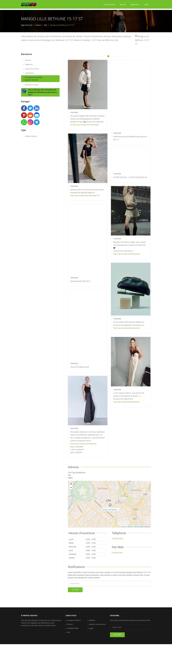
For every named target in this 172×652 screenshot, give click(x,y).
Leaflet (123, 527)
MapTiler (130, 527)
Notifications (29, 73)
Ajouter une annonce (97, 624)
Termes (70, 624)
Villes (123, 5)
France (38, 25)
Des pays (135, 4)
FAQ (68, 632)
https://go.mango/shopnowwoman (126, 254)
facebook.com (117, 552)
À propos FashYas (74, 620)
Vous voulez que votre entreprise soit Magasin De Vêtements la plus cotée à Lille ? (42, 92)
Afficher (92, 620)
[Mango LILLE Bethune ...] (110, 504)
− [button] (71, 487)
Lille (45, 25)
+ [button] (71, 483)
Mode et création (31, 136)
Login (146, 4)
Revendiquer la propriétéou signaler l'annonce (32, 78)
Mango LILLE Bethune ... (111, 510)
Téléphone (29, 64)
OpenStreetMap (138, 527)
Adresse (28, 60)
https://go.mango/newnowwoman (126, 402)
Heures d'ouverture (32, 69)
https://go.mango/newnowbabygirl (85, 125)
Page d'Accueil (109, 5)
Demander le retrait (31, 85)
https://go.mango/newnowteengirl (83, 195)
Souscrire (75, 590)
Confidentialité (72, 628)
